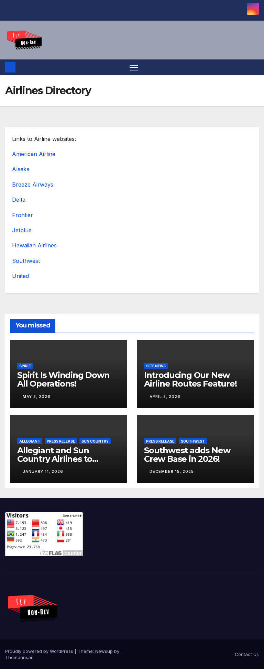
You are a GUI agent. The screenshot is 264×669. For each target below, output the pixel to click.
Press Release (61, 441)
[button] (254, 67)
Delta (18, 199)
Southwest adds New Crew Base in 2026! (187, 454)
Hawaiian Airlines (34, 245)
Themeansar (18, 657)
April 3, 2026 (165, 396)
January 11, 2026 (43, 471)
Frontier (22, 215)
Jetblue (22, 230)
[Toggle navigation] (133, 67)
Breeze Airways (32, 184)
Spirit (25, 366)
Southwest (26, 260)
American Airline (33, 153)
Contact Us (247, 654)
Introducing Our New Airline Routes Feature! (190, 379)
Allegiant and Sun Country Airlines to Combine (54, 458)
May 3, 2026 (37, 396)
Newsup (104, 651)
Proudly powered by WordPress (40, 651)
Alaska (21, 169)
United (20, 275)
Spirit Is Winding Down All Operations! (63, 379)
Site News (156, 366)
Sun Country (95, 441)
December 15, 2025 (172, 471)
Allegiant (29, 441)
